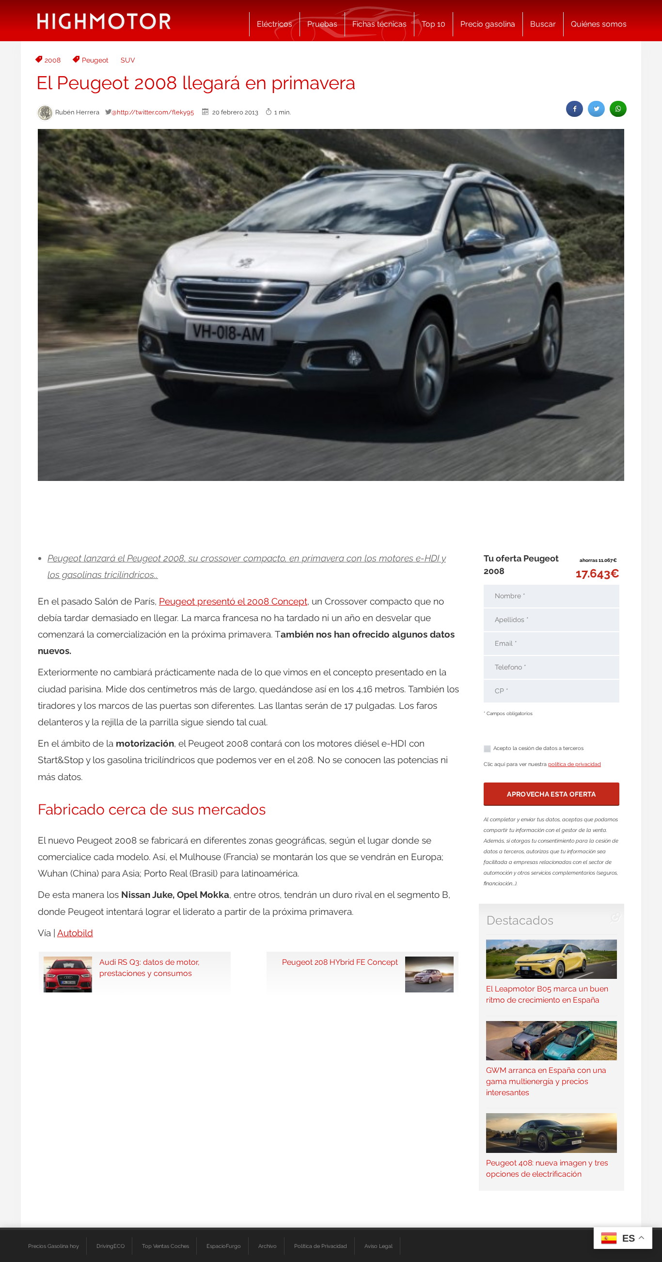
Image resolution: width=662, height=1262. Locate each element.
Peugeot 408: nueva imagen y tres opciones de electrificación (547, 1168)
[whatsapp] (618, 109)
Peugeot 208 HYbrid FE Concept (340, 962)
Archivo (267, 1246)
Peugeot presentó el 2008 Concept (233, 601)
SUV (128, 60)
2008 (53, 60)
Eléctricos (274, 24)
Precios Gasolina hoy (53, 1246)
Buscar (543, 24)
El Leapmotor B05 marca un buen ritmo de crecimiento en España (547, 994)
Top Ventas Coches (165, 1246)
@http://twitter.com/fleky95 (152, 112)
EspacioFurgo (223, 1246)
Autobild (75, 932)
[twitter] (596, 109)
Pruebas (322, 24)
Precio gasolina (487, 24)
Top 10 (433, 24)
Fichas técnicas (379, 24)
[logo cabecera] (104, 20)
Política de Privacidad (320, 1246)
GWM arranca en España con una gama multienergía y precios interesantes (546, 1081)
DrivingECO (110, 1246)
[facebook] (574, 109)
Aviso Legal (378, 1246)
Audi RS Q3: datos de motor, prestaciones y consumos (149, 968)
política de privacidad (574, 764)
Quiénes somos (599, 24)
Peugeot (95, 60)
